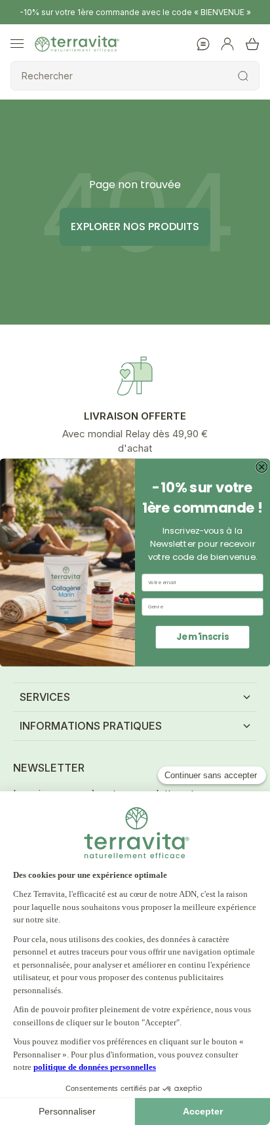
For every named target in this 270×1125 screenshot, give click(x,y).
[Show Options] (256, 607)
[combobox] (201, 607)
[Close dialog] (261, 467)
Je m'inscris (202, 636)
